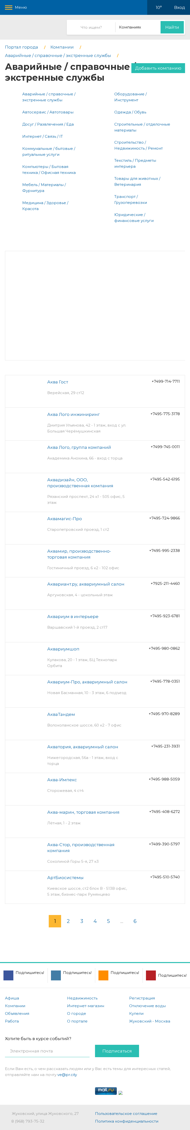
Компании (15, 1005)
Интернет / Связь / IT (42, 136)
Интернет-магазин (85, 1005)
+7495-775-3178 (165, 413)
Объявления (17, 1013)
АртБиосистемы (65, 877)
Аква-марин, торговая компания (83, 812)
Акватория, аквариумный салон (82, 746)
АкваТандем (61, 714)
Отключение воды (147, 1005)
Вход (179, 7)
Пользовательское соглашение (126, 1113)
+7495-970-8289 (164, 713)
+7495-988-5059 (164, 779)
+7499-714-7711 (166, 381)
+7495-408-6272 (164, 811)
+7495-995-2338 (164, 550)
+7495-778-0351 (165, 681)
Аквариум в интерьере (72, 616)
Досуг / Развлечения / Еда (48, 124)
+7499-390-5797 (164, 844)
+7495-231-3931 (165, 746)
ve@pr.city (67, 1074)
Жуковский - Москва (149, 1021)
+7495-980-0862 (164, 648)
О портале (77, 1021)
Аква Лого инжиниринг (73, 414)
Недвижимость (82, 998)
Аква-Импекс (62, 779)
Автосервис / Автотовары (47, 112)
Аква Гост (57, 381)
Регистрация (142, 998)
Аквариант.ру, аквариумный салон (85, 584)
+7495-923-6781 (165, 616)
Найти (172, 27)
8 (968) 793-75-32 (27, 1121)
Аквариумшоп (63, 648)
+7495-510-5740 (165, 877)
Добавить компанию (158, 68)
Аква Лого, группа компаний (79, 447)
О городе (76, 1013)
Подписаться (117, 1051)
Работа (12, 1021)
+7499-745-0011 (165, 446)
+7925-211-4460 (165, 583)
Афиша (12, 998)
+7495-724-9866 (164, 518)
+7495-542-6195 (165, 479)
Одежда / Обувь (130, 112)
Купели (136, 1013)
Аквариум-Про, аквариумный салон (87, 681)
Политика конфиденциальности (126, 1121)
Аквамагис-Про (64, 518)
